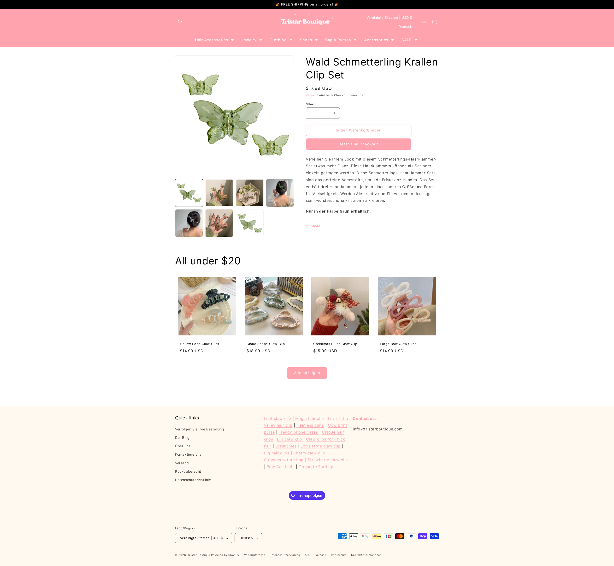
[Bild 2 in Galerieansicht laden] (219, 193)
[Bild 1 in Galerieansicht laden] (189, 193)
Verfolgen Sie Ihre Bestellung (199, 429)
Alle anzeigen (307, 372)
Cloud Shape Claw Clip (266, 344)
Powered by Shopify (225, 555)
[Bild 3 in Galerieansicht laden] (250, 193)
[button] (180, 22)
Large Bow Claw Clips (398, 344)
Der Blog (182, 437)
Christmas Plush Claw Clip (335, 344)
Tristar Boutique (199, 555)
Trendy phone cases (298, 432)
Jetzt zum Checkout (358, 144)
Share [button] (315, 226)
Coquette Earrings (316, 466)
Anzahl (311, 103)
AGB (308, 555)
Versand (312, 95)
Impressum (338, 555)
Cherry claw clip (309, 453)
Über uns (182, 446)
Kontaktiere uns (188, 454)
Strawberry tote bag (284, 459)
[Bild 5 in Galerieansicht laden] (189, 223)
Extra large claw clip (321, 446)
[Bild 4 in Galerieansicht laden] (280, 193)
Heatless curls (310, 425)
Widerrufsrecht (254, 555)
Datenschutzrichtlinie (193, 480)
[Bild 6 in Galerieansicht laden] (219, 223)
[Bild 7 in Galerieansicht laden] (250, 223)
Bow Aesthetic (281, 466)
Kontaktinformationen (366, 555)
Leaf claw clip (277, 418)
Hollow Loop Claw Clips (199, 344)
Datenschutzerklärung (285, 555)
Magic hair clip (309, 418)
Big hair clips (276, 453)
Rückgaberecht (188, 471)
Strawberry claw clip (328, 459)
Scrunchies (285, 446)
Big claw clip (290, 439)
